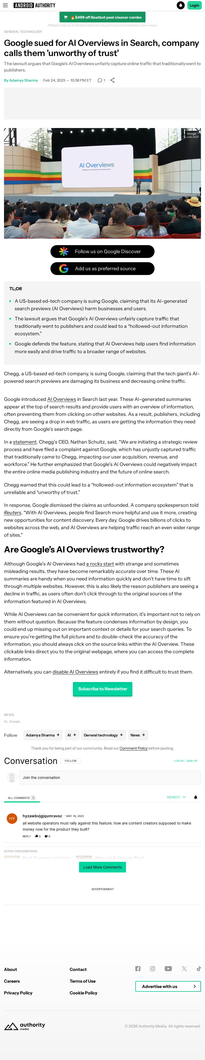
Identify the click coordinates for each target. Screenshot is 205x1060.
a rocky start (100, 564)
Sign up (192, 760)
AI (5, 721)
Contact (78, 969)
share (180, 836)
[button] (102, 5)
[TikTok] (198, 968)
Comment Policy (134, 748)
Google (14, 721)
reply (27, 836)
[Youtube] (168, 968)
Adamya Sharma (23, 80)
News (9, 715)
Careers (12, 981)
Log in (179, 760)
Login (194, 5)
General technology (23, 32)
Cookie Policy (83, 992)
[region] (102, 847)
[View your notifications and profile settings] (195, 797)
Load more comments (102, 867)
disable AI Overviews (75, 672)
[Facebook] (137, 968)
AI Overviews (61, 399)
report (192, 836)
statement (25, 442)
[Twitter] (184, 968)
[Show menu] (5, 5)
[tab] (22, 797)
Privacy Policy (18, 992)
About (10, 969)
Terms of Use (83, 981)
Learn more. (148, 25)
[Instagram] (152, 968)
